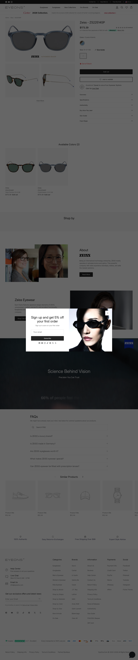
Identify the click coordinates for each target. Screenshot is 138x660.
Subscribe (47, 338)
